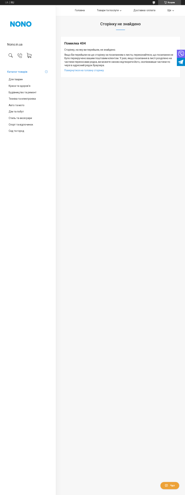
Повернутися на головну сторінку (84, 70)
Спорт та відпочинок (21, 124)
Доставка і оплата (144, 10)
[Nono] (28, 24)
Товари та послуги (108, 10)
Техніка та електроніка (22, 98)
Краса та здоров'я (19, 85)
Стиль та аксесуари (20, 118)
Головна (80, 10)
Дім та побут (16, 111)
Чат (172, 485)
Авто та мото (16, 105)
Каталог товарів (17, 71)
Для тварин (16, 79)
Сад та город (16, 130)
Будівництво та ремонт (22, 92)
